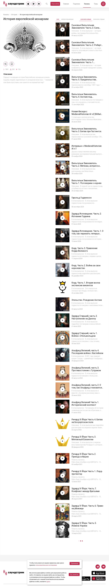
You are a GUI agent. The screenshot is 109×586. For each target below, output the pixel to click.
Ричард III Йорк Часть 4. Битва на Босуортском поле (87, 420)
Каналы (87, 4)
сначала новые (85, 19)
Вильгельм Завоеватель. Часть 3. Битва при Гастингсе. (87, 130)
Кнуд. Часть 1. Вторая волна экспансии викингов (86, 284)
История (14, 14)
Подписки (76, 4)
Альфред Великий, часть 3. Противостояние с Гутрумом (86, 369)
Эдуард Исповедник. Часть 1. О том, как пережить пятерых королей (87, 234)
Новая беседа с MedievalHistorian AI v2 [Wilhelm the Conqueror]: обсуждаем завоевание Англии (87, 115)
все (58, 19)
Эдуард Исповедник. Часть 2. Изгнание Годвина (86, 215)
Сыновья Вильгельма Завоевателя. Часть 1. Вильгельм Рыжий (83, 62)
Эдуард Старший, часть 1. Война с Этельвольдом (84, 334)
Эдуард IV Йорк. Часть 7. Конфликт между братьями (86, 489)
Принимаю (74, 563)
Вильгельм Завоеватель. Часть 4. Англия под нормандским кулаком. (84, 97)
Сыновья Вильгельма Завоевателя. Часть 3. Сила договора (85, 28)
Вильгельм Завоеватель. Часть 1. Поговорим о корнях (86, 181)
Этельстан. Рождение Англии (87, 300)
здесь (48, 581)
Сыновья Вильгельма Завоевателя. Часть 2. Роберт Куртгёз (86, 45)
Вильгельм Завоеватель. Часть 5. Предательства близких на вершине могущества (84, 81)
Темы (96, 4)
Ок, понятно (74, 574)
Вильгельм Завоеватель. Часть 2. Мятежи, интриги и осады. (86, 166)
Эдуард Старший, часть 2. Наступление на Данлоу (84, 317)
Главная (66, 4)
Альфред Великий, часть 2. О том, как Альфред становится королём (87, 388)
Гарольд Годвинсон (82, 197)
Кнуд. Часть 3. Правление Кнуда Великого (84, 249)
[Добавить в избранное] (11, 64)
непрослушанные (67, 19)
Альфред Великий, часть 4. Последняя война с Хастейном (87, 351)
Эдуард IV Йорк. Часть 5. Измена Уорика (84, 524)
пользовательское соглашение (46, 565)
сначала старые (99, 19)
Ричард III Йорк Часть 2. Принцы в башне (84, 455)
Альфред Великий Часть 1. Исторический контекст (85, 403)
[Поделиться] (5, 64)
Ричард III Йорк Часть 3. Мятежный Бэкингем (84, 438)
